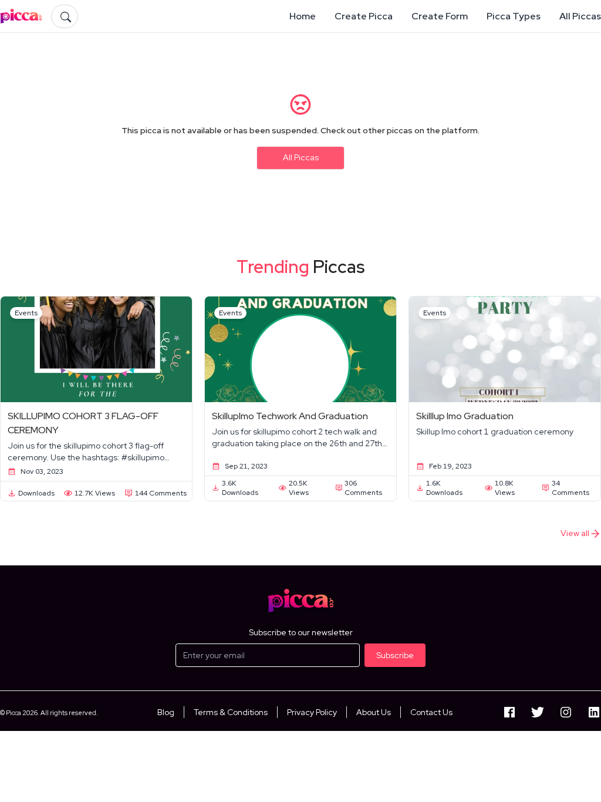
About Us (373, 712)
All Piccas (301, 157)
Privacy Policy (312, 712)
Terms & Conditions (231, 712)
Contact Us (431, 712)
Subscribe (395, 655)
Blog (165, 712)
